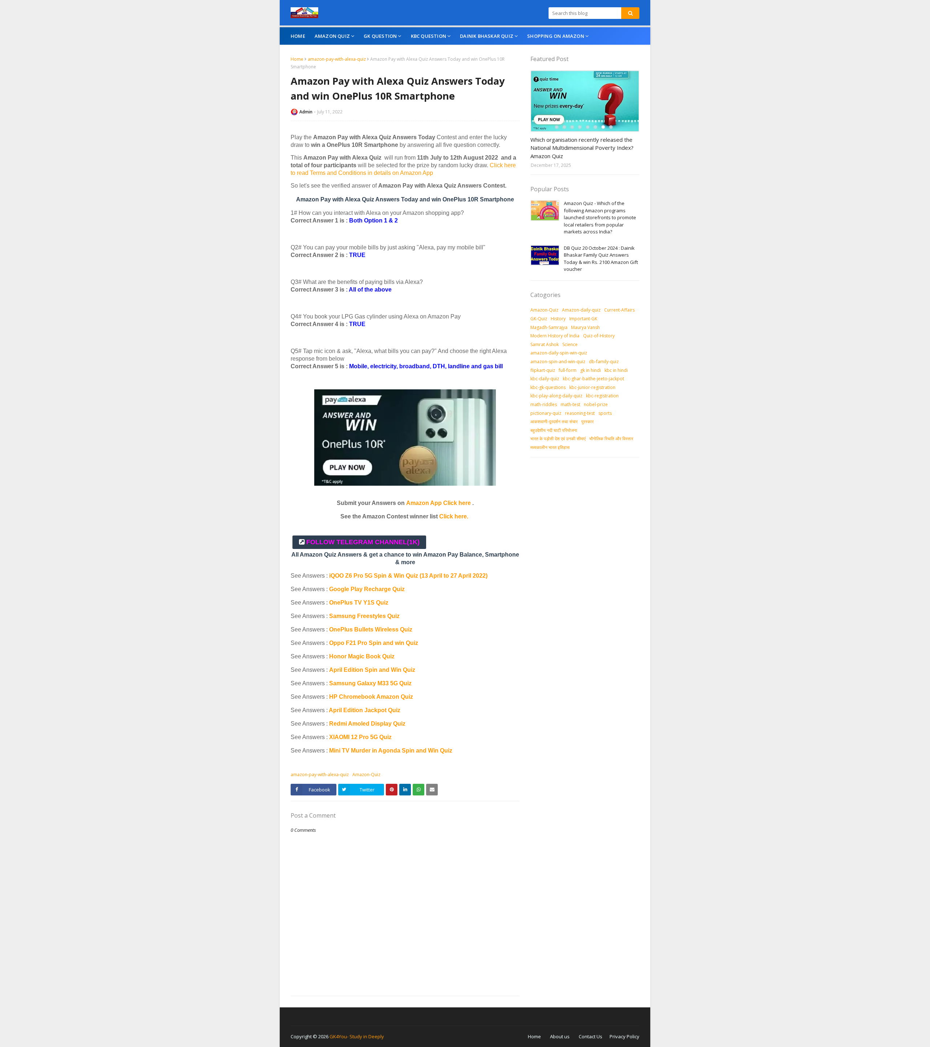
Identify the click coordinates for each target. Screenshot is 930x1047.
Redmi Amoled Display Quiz (367, 724)
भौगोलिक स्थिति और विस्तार (611, 439)
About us (560, 1036)
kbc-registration (602, 396)
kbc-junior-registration (592, 387)
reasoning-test (580, 413)
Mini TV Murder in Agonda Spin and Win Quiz (391, 750)
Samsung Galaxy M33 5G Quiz (370, 683)
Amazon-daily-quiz (581, 310)
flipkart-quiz (542, 370)
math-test (570, 404)
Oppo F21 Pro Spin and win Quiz (374, 643)
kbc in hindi (616, 370)
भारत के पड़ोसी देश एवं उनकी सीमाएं (558, 439)
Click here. (453, 516)
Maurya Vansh (585, 327)
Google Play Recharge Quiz (367, 589)
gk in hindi (590, 370)
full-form (568, 370)
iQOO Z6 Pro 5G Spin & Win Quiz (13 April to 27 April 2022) (408, 576)
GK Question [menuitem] (380, 36)
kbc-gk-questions (548, 387)
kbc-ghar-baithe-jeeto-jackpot (593, 379)
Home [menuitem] (298, 36)
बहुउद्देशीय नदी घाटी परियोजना (553, 430)
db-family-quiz (604, 361)
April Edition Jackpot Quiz (364, 710)
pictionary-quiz (545, 413)
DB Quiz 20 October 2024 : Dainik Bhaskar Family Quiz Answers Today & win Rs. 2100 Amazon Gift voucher (601, 259)
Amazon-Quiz (366, 774)
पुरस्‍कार (587, 421)
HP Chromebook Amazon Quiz (371, 697)
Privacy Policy (624, 1036)
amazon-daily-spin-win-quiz (558, 353)
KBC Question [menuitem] (428, 36)
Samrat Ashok (544, 344)
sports (605, 413)
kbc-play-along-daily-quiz (556, 396)
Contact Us (590, 1036)
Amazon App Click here (438, 503)
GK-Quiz (538, 319)
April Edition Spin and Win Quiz (372, 670)
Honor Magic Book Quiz (362, 656)
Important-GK (583, 319)
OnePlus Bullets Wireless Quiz (370, 629)
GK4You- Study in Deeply (356, 1036)
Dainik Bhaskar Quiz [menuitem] (486, 36)
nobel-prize (596, 404)
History (558, 319)
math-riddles (543, 404)
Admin (305, 112)
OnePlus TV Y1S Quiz (358, 602)
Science (570, 344)
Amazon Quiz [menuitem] (332, 36)
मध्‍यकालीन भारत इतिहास (550, 447)
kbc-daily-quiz (544, 379)
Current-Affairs (619, 310)
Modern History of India (554, 336)
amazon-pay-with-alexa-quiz (337, 59)
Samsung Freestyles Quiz (364, 616)
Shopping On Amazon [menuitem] (555, 36)
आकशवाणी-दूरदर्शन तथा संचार (554, 421)
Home (297, 59)
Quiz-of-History (599, 336)
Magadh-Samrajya (548, 327)
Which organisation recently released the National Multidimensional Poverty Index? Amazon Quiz (582, 148)
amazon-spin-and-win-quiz (557, 361)
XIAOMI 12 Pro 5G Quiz (360, 737)
